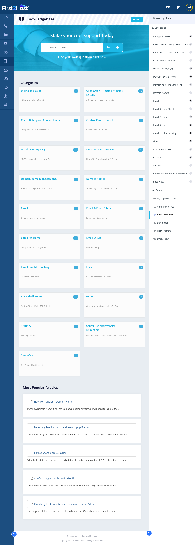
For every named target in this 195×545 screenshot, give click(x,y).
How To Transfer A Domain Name (53, 401)
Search (111, 47)
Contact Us (72, 535)
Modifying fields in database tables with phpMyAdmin (64, 504)
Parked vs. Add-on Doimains (50, 452)
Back (137, 19)
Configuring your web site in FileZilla (54, 478)
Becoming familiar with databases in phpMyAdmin (63, 427)
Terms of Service (89, 535)
